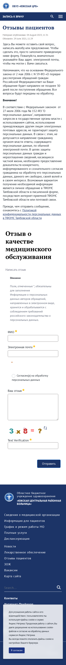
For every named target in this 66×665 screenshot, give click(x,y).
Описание (15, 277)
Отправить (49, 464)
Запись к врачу (13, 16)
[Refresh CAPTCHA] (45, 428)
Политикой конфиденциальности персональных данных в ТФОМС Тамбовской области (32, 214)
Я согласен (17, 650)
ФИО (11, 332)
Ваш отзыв (15, 391)
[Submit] (58, 588)
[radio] (13, 375)
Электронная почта (20, 347)
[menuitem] (32, 515)
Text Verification (19, 440)
